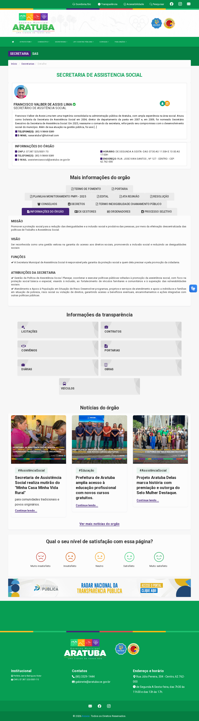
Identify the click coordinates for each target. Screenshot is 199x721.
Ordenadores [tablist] (120, 211)
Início (14, 63)
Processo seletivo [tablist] (158, 211)
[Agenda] (167, 103)
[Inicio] (13, 42)
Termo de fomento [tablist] (87, 188)
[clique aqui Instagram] (109, 706)
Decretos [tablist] (78, 204)
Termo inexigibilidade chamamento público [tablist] (129, 204)
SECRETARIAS (60, 42)
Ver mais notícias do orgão (99, 524)
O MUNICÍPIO (43, 42)
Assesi (86, 716)
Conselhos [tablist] (48, 204)
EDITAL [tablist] (104, 196)
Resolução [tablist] (161, 196)
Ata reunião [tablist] (130, 196)
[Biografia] (162, 103)
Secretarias (27, 63)
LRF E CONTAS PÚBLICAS (83, 42)
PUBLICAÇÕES (120, 42)
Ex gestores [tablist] (87, 211)
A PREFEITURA (25, 42)
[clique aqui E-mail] (90, 706)
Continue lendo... (26, 510)
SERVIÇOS (104, 42)
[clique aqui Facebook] (99, 706)
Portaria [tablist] (121, 188)
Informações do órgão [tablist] (47, 211)
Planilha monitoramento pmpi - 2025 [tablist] (59, 196)
